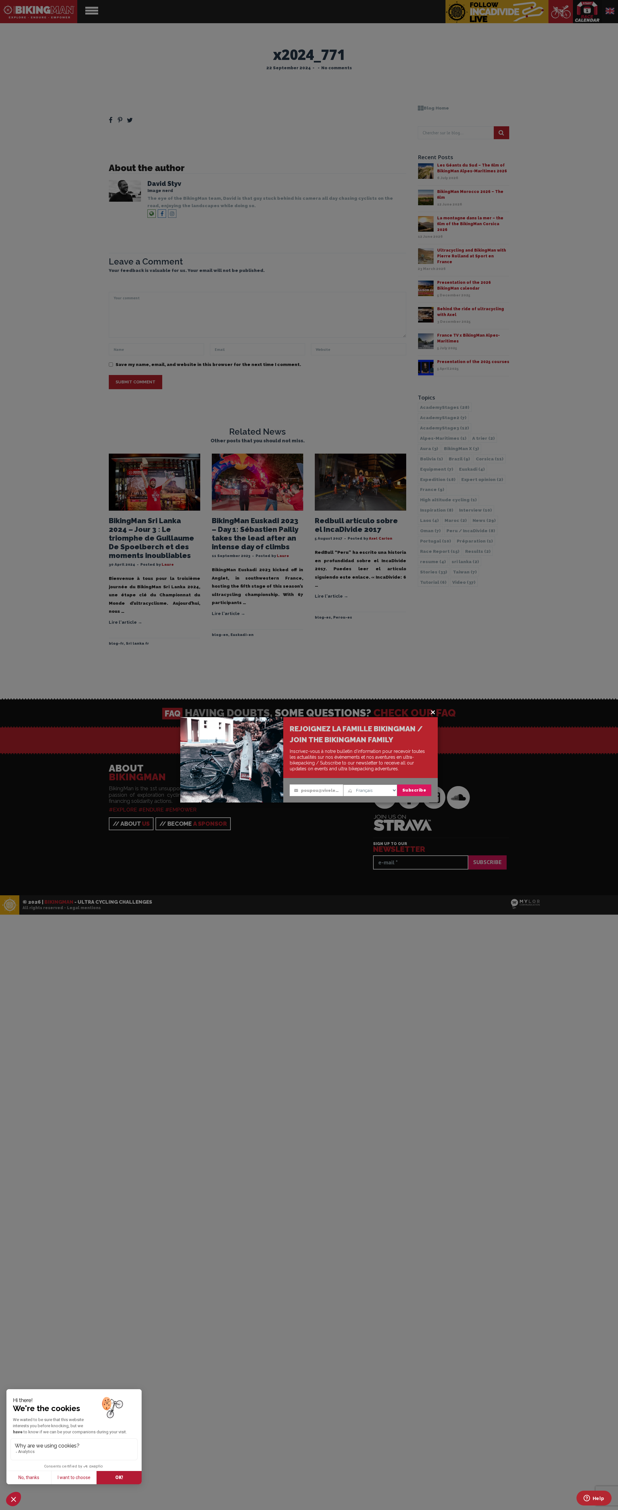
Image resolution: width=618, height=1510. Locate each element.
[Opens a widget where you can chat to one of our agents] (594, 1499)
